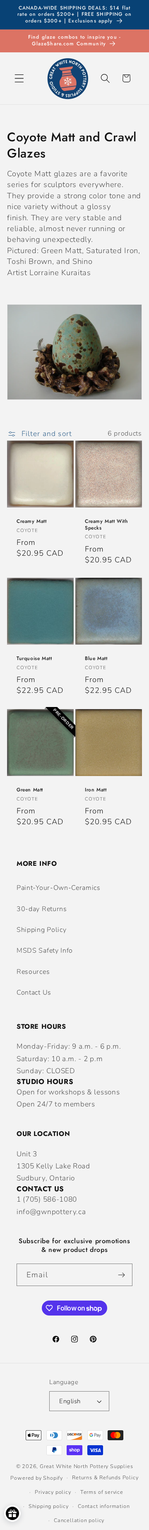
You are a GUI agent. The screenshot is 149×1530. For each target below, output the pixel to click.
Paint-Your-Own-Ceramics (59, 887)
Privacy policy (53, 1492)
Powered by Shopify (36, 1477)
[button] (19, 78)
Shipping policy (49, 1506)
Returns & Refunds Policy (105, 1477)
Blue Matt (96, 659)
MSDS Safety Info (45, 950)
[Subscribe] (121, 1275)
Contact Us (34, 992)
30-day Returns (42, 909)
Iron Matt (95, 790)
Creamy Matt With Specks (106, 524)
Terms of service (101, 1492)
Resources (33, 971)
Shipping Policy (41, 929)
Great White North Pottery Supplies (86, 1466)
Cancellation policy (79, 1520)
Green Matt (30, 790)
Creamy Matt (32, 521)
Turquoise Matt (34, 659)
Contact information (104, 1506)
